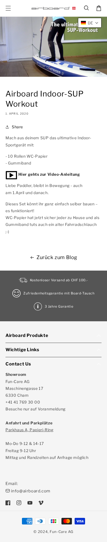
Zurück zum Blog (56, 257)
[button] (87, 8)
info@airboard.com (30, 491)
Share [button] (17, 126)
